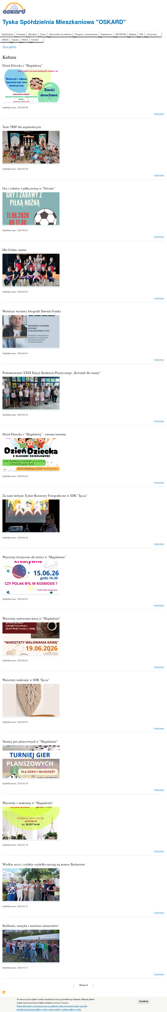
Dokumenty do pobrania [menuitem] (60, 34)
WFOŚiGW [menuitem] (120, 34)
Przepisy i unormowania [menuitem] (86, 34)
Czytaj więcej (159, 114)
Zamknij (143, 1001)
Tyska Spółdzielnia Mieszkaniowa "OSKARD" (64, 21)
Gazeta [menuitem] (15, 39)
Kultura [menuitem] (132, 34)
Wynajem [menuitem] (32, 34)
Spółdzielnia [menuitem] (7, 34)
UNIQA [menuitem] (5, 39)
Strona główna (9, 46)
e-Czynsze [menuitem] (151, 34)
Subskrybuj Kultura (3, 992)
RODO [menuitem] (25, 39)
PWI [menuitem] (141, 34)
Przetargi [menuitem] (20, 34)
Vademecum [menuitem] (106, 34)
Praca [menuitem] (43, 34)
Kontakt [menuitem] (34, 39)
